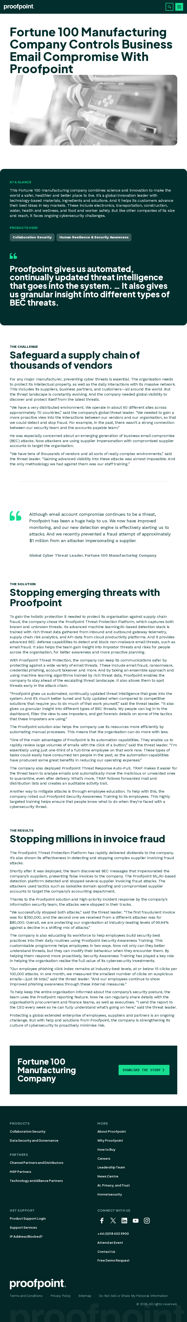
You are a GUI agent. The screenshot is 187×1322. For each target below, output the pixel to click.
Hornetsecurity (109, 1194)
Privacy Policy (60, 1296)
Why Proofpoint (110, 1140)
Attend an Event (110, 1242)
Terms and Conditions (26, 1296)
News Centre (107, 1176)
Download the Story (142, 1070)
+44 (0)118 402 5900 (113, 1233)
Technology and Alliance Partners (36, 1181)
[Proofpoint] (19, 7)
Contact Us (106, 1252)
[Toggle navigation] (179, 7)
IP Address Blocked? (26, 1236)
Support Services (23, 1227)
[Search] (169, 7)
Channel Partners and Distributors (36, 1163)
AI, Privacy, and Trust (113, 1185)
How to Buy (106, 1149)
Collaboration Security (28, 1131)
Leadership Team (111, 1167)
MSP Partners (20, 1172)
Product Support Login (28, 1218)
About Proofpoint (111, 1131)
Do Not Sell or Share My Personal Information (133, 1296)
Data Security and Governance (34, 1140)
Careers (103, 1158)
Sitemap (84, 1296)
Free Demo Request (113, 1260)
